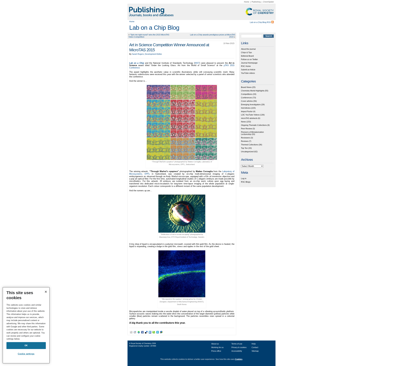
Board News (246, 87)
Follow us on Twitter (249, 59)
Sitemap (255, 351)
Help (254, 344)
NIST (197, 63)
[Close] (45, 291)
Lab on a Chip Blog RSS (260, 22)
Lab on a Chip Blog (154, 27)
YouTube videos (248, 73)
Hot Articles (246, 108)
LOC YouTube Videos (250, 115)
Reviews (244, 141)
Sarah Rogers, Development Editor (147, 54)
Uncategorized (247, 152)
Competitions (246, 94)
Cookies (238, 359)
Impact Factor (247, 111)
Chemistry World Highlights (252, 91)
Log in (243, 178)
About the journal (248, 49)
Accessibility (236, 351)
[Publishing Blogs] (201, 12)
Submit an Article (248, 70)
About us (215, 344)
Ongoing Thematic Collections (254, 125)
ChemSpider (268, 2)
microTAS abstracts (249, 118)
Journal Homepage (249, 63)
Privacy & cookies (239, 347)
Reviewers (245, 138)
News (243, 122)
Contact (255, 347)
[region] (26, 325)
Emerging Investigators (251, 104)
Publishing (256, 2)
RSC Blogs (245, 182)
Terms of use (236, 344)
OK (26, 345)
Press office (216, 351)
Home (246, 2)
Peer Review (246, 129)
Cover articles (247, 101)
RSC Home (246, 66)
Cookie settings (26, 354)
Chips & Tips (246, 52)
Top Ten (244, 148)
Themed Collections (249, 145)
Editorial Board (247, 56)
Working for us (217, 347)
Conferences (246, 98)
